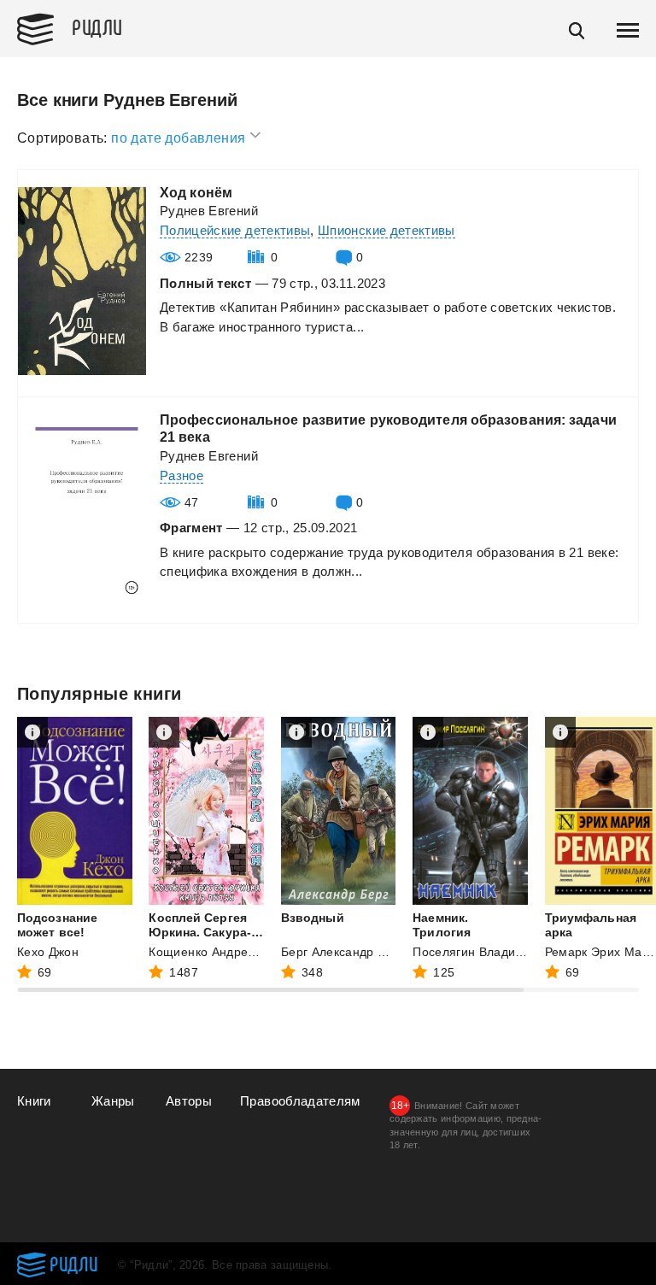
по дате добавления (180, 138)
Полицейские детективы (235, 230)
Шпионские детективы (386, 230)
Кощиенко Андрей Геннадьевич (241, 952)
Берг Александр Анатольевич (367, 952)
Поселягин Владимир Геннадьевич (515, 952)
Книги (34, 1101)
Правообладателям (300, 1101)
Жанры (113, 1101)
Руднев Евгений (209, 210)
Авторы (189, 1101)
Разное (181, 475)
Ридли (97, 26)
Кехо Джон (48, 952)
